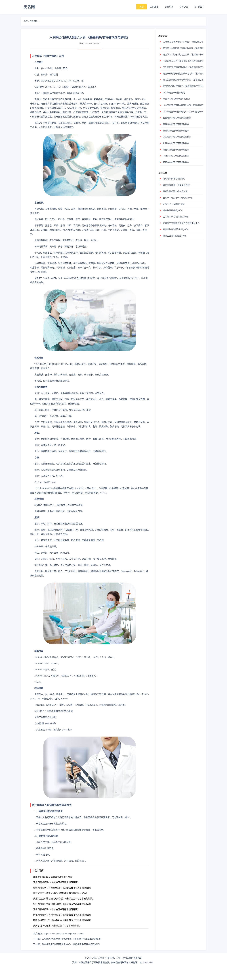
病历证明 (33, 21)
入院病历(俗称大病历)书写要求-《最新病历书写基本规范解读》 (72, 939)
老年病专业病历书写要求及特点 (177, 137)
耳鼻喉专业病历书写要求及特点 (177, 118)
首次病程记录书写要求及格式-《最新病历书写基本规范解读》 (71, 944)
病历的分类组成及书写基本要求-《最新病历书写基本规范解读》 (191, 80)
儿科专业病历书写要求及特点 (176, 143)
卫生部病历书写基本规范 (174, 92)
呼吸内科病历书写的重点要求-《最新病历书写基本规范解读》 (62, 888)
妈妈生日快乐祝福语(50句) (174, 236)
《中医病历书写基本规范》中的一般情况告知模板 (185, 105)
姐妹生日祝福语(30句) (172, 210)
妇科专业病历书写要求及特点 (176, 149)
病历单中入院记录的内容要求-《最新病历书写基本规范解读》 (190, 54)
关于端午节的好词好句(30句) (175, 217)
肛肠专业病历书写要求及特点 (176, 162)
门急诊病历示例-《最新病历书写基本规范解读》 (184, 61)
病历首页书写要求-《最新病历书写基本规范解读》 (57, 926)
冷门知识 (198, 7)
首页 (141, 7)
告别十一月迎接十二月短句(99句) (177, 198)
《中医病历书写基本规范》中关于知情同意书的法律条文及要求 (191, 111)
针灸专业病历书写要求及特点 (176, 130)
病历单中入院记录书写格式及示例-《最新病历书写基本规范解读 (191, 48)
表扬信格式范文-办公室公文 (175, 191)
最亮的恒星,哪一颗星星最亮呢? (176, 185)
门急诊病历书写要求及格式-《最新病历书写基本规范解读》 (189, 67)
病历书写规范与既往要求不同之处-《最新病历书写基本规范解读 (191, 73)
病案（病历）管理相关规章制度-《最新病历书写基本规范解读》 (64, 898)
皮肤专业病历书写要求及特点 (176, 156)
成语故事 (154, 7)
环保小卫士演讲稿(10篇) (173, 204)
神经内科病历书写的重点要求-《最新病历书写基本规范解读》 (62, 904)
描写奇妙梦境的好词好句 (174, 179)
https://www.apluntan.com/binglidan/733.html (64, 933)
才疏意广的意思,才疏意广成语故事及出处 (181, 223)
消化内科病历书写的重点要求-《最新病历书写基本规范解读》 (62, 915)
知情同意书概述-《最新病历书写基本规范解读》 (56, 882)
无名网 (101, 958)
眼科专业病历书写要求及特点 (176, 124)
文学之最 (184, 7)
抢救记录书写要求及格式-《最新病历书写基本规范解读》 (60, 893)
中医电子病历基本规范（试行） (177, 99)
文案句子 (169, 7)
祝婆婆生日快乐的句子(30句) (175, 229)
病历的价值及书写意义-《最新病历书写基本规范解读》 (187, 86)
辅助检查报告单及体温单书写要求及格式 (52, 877)
